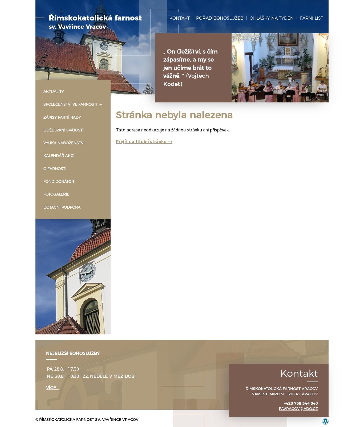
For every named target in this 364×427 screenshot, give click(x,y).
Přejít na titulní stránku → (144, 141)
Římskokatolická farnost (95, 22)
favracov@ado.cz (298, 408)
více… (52, 387)
